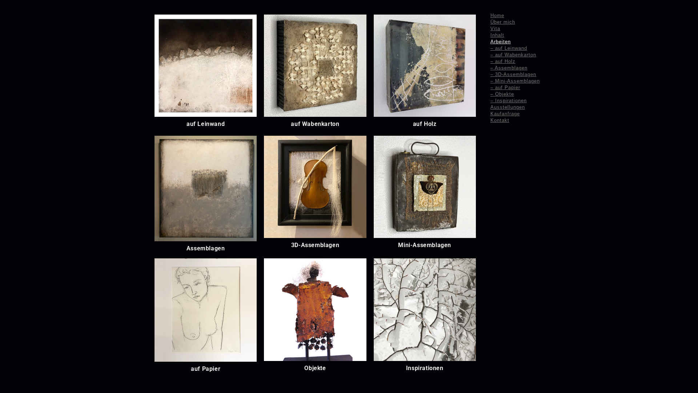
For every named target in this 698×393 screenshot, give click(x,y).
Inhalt (497, 35)
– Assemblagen (508, 68)
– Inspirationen (508, 100)
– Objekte (502, 94)
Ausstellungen (507, 107)
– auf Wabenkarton (513, 54)
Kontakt (499, 120)
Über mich (502, 22)
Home (497, 15)
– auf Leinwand (508, 48)
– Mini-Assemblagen (515, 81)
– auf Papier (505, 87)
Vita (495, 28)
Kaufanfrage (505, 113)
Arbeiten (500, 41)
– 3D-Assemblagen (513, 74)
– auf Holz (503, 61)
